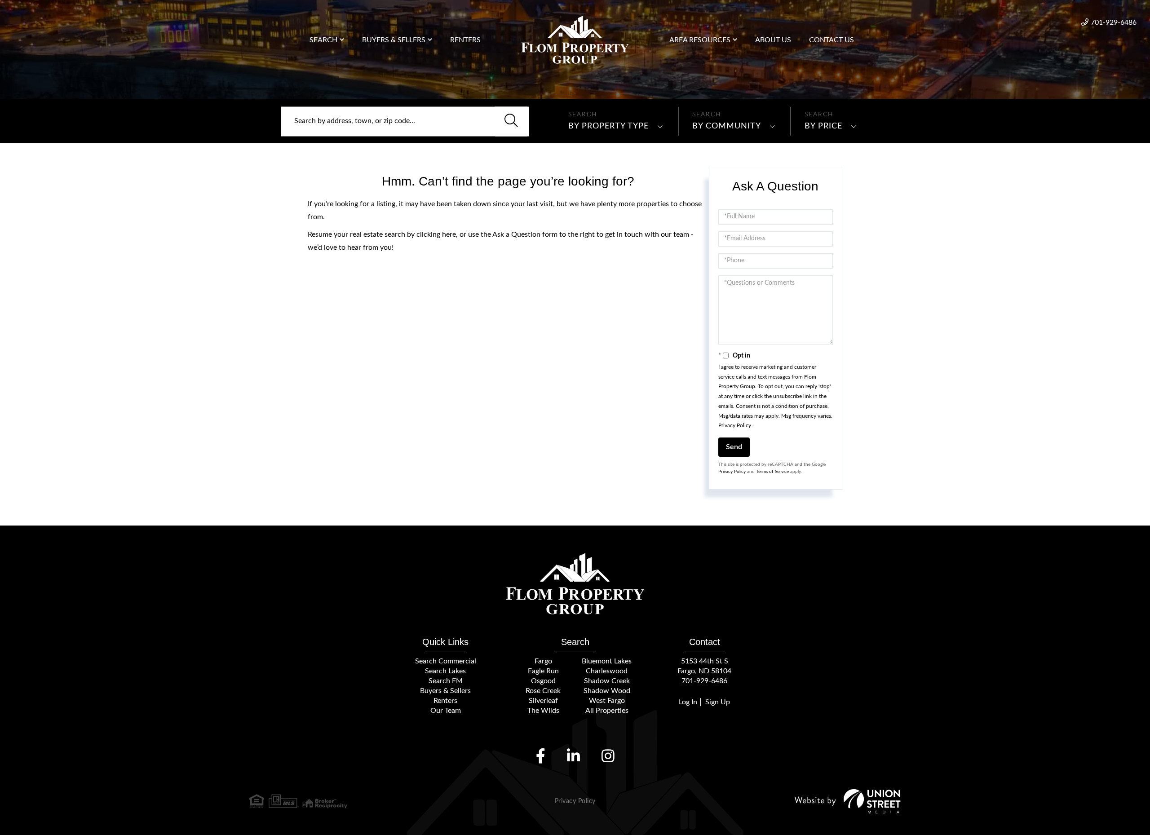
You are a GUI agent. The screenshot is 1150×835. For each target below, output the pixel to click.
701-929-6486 (1114, 22)
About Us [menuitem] (773, 40)
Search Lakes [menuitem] (445, 671)
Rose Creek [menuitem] (543, 690)
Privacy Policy (734, 425)
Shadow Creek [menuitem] (607, 681)
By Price (823, 126)
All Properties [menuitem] (606, 710)
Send (734, 447)
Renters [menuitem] (465, 40)
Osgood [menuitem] (543, 681)
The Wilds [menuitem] (543, 710)
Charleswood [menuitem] (607, 671)
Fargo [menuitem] (543, 661)
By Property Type (608, 126)
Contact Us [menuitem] (831, 40)
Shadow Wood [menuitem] (607, 690)
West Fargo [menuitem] (607, 700)
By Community (726, 126)
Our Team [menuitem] (445, 710)
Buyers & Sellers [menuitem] (393, 40)
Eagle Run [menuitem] (543, 671)
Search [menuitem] (323, 40)
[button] (511, 121)
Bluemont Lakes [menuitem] (607, 661)
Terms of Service (772, 471)
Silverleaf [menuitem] (543, 700)
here (449, 234)
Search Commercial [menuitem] (445, 661)
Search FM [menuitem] (446, 681)
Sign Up (717, 702)
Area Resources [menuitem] (699, 40)
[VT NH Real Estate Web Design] (848, 801)
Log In (688, 702)
